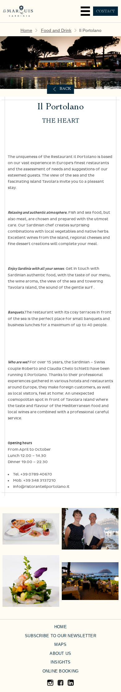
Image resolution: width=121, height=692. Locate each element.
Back (65, 89)
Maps (60, 644)
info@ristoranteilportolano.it (41, 486)
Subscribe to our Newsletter (60, 635)
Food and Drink (56, 30)
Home (26, 30)
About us (60, 653)
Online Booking (61, 671)
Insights (60, 662)
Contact (105, 11)
